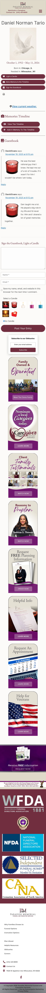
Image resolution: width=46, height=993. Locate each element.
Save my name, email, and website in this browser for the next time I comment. (21, 290)
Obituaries (8, 949)
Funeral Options (10, 929)
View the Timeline (15, 124)
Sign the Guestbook (13, 87)
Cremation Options (11, 933)
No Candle (9, 321)
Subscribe (23, 350)
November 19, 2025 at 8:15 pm (19, 154)
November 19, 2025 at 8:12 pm (19, 198)
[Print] (4, 94)
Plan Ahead (8, 941)
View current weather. (24, 106)
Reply (3, 184)
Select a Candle (10, 298)
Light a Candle (11, 76)
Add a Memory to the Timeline (17, 82)
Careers (7, 954)
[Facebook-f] (21, 977)
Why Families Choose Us (13, 924)
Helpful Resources (11, 945)
